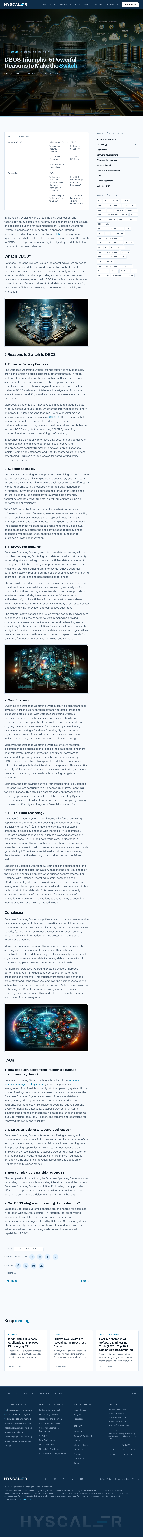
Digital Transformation (110, 243)
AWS (99, 247)
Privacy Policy (106, 1479)
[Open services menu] (55, 4)
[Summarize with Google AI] (47, 1257)
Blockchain (103, 224)
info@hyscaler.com (117, 1417)
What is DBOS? (15, 142)
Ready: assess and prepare (18, 1410)
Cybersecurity (105, 261)
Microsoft (132, 210)
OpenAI (101, 210)
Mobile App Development (110, 238)
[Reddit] (41, 1266)
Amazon (125, 252)
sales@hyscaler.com (117, 1421)
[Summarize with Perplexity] (40, 1257)
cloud (114, 271)
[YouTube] (81, 1479)
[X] (63, 1479)
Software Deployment (123, 275)
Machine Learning (106, 219)
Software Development (36, 52)
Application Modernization (111, 257)
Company (111, 4)
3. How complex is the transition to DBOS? (56, 198)
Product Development (108, 252)
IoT (128, 229)
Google (125, 201)
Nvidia (129, 243)
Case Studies (82, 4)
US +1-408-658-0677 (118, 1409)
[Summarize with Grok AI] (55, 1257)
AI (99, 201)
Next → (85, 1281)
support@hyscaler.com (118, 1425)
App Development (127, 219)
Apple (133, 215)
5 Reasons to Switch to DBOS (62, 142)
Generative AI (111, 201)
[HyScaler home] (15, 4)
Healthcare (128, 205)
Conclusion (13, 173)
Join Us (77, 1463)
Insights (98, 4)
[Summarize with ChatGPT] (32, 1257)
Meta (100, 233)
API (134, 271)
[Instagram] (55, 1479)
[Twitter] (26, 1266)
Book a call (130, 4)
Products (63, 4)
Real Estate (117, 247)
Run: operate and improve (17, 1419)
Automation (103, 275)
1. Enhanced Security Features (54, 149)
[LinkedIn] (33, 1266)
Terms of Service (122, 1479)
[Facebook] (18, 1266)
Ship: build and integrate (17, 1414)
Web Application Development (112, 215)
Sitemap (135, 1479)
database (58, 234)
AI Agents (103, 271)
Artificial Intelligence (110, 229)
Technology (117, 233)
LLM (110, 210)
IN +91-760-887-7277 (118, 1413)
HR (106, 247)
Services (47, 4)
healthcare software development (114, 266)
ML (107, 233)
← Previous (10, 1281)
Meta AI (124, 271)
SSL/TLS (54, 417)
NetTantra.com (25, 1499)
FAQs (51, 173)
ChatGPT (119, 210)
